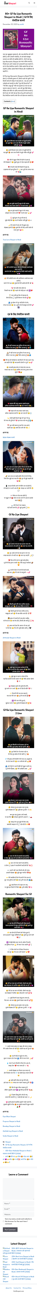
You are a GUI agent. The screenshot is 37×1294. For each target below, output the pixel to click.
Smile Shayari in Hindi (10, 1136)
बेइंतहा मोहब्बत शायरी (9, 437)
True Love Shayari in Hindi (12, 239)
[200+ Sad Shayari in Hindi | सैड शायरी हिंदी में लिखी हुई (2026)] (6, 1264)
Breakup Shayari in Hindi (11, 1126)
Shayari (8, 1142)
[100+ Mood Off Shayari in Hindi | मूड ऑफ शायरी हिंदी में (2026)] (6, 1279)
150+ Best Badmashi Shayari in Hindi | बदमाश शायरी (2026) (23, 1270)
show (12, 101)
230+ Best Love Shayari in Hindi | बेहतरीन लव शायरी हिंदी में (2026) (23, 1257)
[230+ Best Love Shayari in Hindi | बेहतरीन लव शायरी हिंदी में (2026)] (6, 1257)
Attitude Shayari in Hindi (11, 637)
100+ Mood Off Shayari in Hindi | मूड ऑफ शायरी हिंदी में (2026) (23, 1277)
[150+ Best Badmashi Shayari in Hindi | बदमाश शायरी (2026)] (6, 1271)
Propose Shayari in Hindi (11, 1121)
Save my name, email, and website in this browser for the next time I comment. (18, 1221)
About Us (9, 1288)
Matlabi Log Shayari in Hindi (13, 1131)
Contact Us (17, 1288)
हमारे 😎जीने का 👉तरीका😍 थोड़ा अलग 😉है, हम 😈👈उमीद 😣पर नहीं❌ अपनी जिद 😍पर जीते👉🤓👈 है (18, 1159)
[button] (29, 3)
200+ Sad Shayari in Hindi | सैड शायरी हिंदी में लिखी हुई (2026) (23, 1263)
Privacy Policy (27, 1288)
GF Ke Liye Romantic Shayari (15, 1145)
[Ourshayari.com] (10, 3)
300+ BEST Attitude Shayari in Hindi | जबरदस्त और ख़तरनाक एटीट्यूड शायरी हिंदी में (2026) (18, 1250)
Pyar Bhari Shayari (9, 1116)
